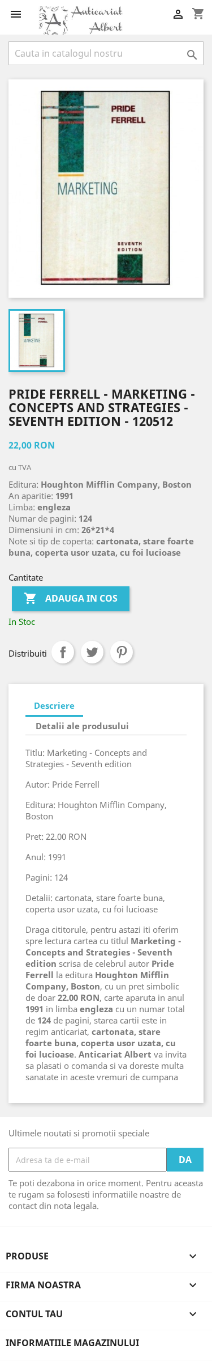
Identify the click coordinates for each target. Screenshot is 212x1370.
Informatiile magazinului (72, 1343)
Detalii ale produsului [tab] (82, 725)
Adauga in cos (71, 598)
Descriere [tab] (54, 705)
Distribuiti (62, 652)
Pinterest (121, 652)
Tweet (92, 652)
